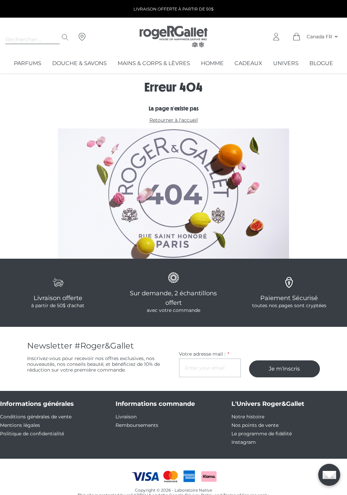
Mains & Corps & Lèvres (154, 63)
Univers (286, 63)
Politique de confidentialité (32, 434)
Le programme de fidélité (261, 434)
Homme (212, 63)
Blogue (321, 63)
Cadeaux (248, 63)
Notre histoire (247, 417)
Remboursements (137, 425)
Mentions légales (20, 425)
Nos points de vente (255, 425)
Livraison (126, 417)
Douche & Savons (79, 63)
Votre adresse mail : (203, 354)
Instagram (243, 442)
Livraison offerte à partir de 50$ (173, 9)
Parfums (27, 63)
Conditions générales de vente (36, 417)
